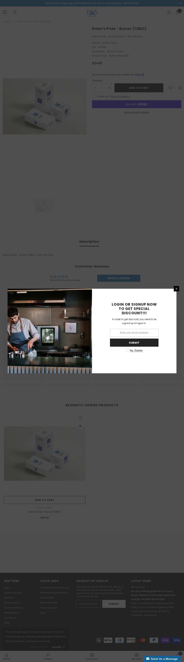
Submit (134, 342)
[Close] (176, 288)
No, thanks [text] (136, 350)
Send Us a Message (163, 658)
